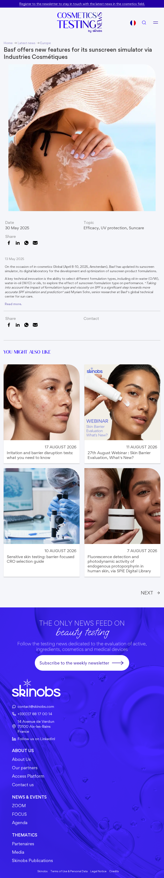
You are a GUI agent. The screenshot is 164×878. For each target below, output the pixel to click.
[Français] (133, 23)
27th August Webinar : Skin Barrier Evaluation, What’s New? (119, 455)
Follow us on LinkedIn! (36, 739)
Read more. (13, 304)
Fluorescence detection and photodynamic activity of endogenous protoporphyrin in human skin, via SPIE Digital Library (119, 564)
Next (147, 593)
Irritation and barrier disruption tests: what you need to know (40, 455)
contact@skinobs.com (36, 706)
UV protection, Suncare (122, 227)
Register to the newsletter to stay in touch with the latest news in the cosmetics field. (82, 4)
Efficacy (91, 227)
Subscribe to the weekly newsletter (74, 662)
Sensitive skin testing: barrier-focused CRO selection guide (40, 559)
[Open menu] (155, 22)
